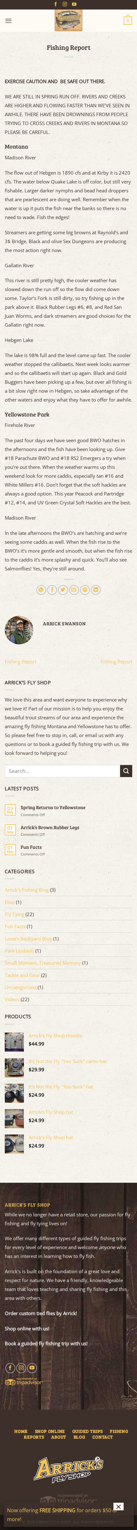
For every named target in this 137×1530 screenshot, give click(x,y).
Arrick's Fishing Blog (27, 890)
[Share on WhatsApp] (41, 590)
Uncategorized (20, 987)
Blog (79, 1437)
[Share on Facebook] (52, 590)
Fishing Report (20, 661)
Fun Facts (31, 847)
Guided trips (87, 1431)
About (58, 1437)
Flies (10, 902)
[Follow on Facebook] (56, 4)
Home (21, 1431)
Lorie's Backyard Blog (28, 938)
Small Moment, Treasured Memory (43, 963)
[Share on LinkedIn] (96, 590)
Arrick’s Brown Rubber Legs (50, 827)
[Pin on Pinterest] (85, 590)
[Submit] (126, 771)
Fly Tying (14, 914)
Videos (12, 999)
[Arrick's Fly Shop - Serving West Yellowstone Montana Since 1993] (68, 21)
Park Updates (19, 951)
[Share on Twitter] (63, 590)
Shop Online (50, 1431)
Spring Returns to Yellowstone (53, 807)
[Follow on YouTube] (74, 4)
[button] (8, 20)
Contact (102, 1437)
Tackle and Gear (22, 975)
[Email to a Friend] (74, 590)
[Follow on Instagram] (65, 4)
